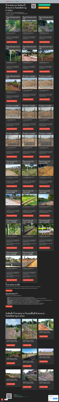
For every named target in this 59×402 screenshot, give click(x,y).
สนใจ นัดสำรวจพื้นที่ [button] (10, 345)
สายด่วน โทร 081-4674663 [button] (44, 7)
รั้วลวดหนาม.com (25, 396)
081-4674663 (19, 395)
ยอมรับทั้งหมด (55, 398)
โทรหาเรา (24, 1)
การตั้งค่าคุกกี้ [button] (50, 398)
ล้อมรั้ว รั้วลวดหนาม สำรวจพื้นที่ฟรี (13, 1)
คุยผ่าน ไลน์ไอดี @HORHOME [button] (44, 4)
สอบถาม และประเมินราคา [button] (11, 41)
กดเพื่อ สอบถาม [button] (9, 290)
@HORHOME (18, 394)
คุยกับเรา (21, 1)
